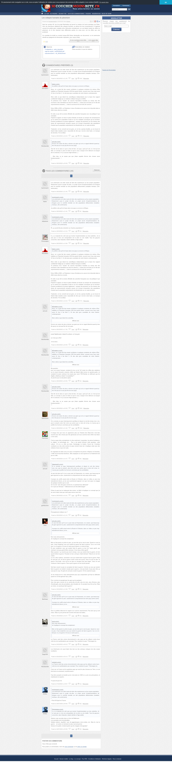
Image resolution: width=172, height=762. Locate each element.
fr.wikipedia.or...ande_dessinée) (54, 49)
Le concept (77, 759)
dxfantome (45, 221)
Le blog (71, 759)
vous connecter (69, 746)
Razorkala (45, 438)
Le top (46, 13)
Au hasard (53, 13)
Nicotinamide (45, 146)
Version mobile (63, 759)
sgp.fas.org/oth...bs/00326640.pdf (54, 51)
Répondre (86, 78)
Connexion (126, 5)
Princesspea (44, 241)
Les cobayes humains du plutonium (56, 18)
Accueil (56, 759)
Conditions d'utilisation (94, 759)
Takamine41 (45, 418)
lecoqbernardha (52, 21)
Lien (73, 78)
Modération (96, 13)
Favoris (88, 13)
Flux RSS (84, 759)
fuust (45, 525)
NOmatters (45, 88)
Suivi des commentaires (76, 13)
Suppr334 (45, 654)
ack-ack (54, 141)
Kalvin (53, 84)
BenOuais (45, 599)
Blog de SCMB (106, 13)
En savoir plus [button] (103, 2)
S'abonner (97, 170)
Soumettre (62, 13)
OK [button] (166, 2)
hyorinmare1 (45, 75)
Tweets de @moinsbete (109, 70)
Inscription (116, 5)
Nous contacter (117, 759)
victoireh (45, 625)
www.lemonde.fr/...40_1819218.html (55, 53)
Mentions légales (107, 759)
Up (76, 78)
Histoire (68, 21)
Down (78, 78)
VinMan (45, 694)
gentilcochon (45, 505)
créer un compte (82, 746)
